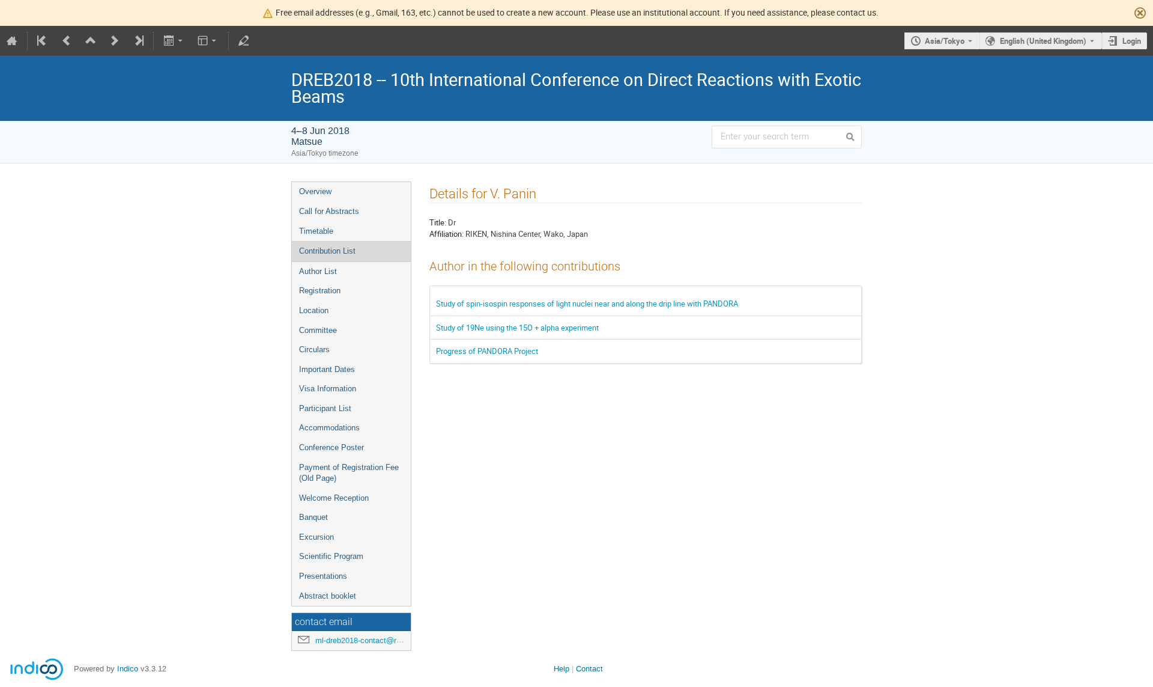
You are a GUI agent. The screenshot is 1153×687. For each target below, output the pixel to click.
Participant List (325, 408)
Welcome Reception (334, 497)
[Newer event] (115, 41)
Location (313, 310)
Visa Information (327, 388)
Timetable (316, 231)
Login (1131, 40)
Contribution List (327, 250)
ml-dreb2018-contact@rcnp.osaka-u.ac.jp (386, 640)
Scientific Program (331, 556)
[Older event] (67, 41)
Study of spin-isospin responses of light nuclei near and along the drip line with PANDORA (587, 303)
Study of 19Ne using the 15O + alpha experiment (517, 327)
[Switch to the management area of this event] (244, 41)
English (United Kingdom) (1043, 40)
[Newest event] (138, 41)
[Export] (174, 41)
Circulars (314, 349)
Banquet (313, 517)
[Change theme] (208, 41)
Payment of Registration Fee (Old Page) (349, 473)
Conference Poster (331, 447)
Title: (437, 222)
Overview (315, 191)
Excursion (316, 537)
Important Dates (327, 369)
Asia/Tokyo (944, 40)
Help (561, 669)
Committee (318, 330)
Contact (589, 669)
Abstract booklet (327, 595)
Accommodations (329, 427)
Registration (319, 290)
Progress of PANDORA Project (487, 351)
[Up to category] (91, 41)
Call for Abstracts (329, 211)
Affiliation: (446, 233)
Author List (318, 271)
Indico (127, 669)
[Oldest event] (43, 41)
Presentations (323, 576)
